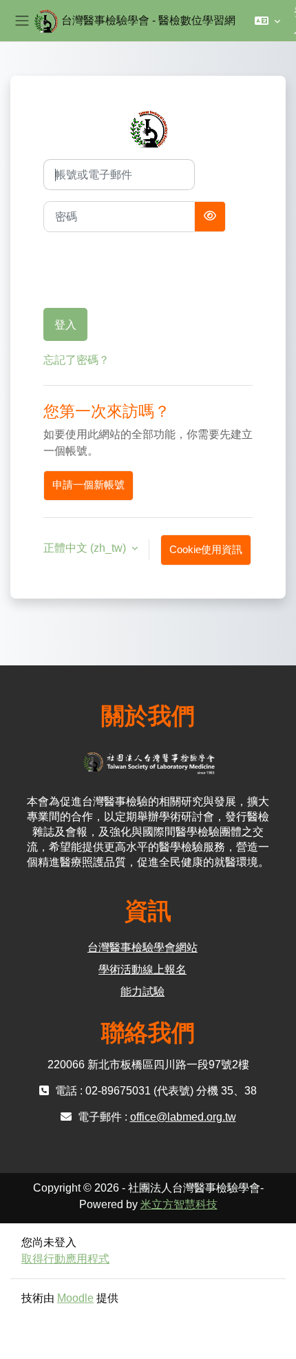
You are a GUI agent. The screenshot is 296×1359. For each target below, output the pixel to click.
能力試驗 (142, 991)
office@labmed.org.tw (183, 1117)
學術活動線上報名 (142, 969)
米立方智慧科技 (179, 1204)
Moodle (75, 1298)
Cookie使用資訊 (205, 549)
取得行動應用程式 (65, 1259)
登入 (65, 324)
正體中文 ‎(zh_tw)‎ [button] (86, 548)
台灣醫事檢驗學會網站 (142, 947)
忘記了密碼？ (76, 360)
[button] (267, 20)
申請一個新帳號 (88, 484)
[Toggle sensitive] (210, 216)
